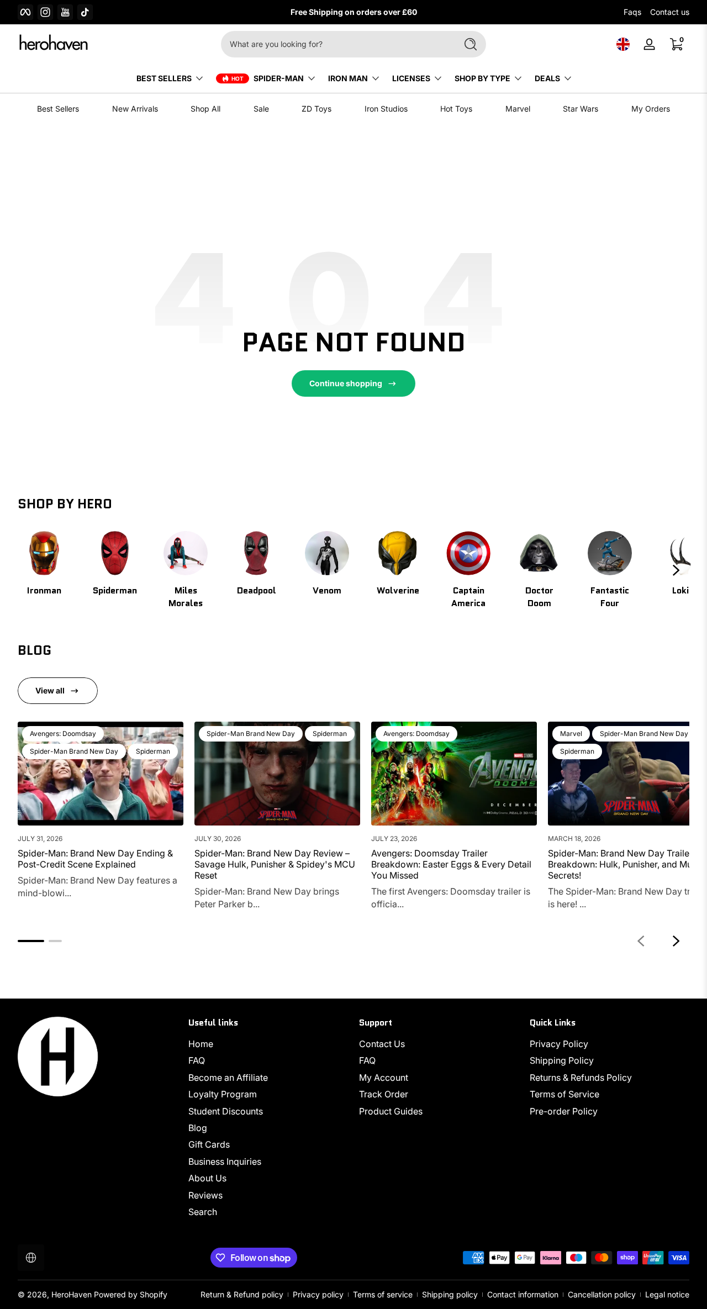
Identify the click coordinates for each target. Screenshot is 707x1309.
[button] (623, 44)
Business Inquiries (224, 1161)
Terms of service (383, 1294)
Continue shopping (345, 383)
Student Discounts (225, 1111)
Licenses (411, 78)
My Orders (650, 108)
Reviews (205, 1195)
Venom (327, 590)
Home (200, 1043)
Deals (547, 78)
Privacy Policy (559, 1043)
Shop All (205, 108)
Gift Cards (209, 1144)
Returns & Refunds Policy (581, 1077)
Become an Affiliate (228, 1077)
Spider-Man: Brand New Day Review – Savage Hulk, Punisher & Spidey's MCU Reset (274, 864)
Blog (197, 1127)
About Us (207, 1178)
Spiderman (115, 590)
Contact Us (382, 1043)
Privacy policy (318, 1294)
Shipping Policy (562, 1060)
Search (202, 1211)
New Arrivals (135, 108)
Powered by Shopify (130, 1294)
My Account (383, 1077)
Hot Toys (456, 108)
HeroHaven (71, 1294)
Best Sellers (58, 108)
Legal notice (667, 1294)
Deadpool (256, 590)
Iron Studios (386, 108)
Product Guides (391, 1111)
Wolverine (398, 590)
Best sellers (164, 78)
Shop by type (482, 78)
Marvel (517, 108)
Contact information (522, 1294)
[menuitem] (268, 1044)
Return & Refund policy (242, 1294)
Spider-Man (279, 78)
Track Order (383, 1094)
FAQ (196, 1060)
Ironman (44, 590)
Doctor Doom (539, 596)
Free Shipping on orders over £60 (354, 12)
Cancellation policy (602, 1294)
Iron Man (348, 78)
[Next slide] (676, 570)
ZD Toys (316, 108)
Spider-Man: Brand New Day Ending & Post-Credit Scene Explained (95, 859)
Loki (680, 590)
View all (50, 690)
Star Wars (580, 108)
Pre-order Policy (564, 1111)
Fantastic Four (609, 596)
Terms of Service (564, 1094)
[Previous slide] (640, 941)
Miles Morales (185, 596)
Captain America (468, 596)
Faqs (632, 12)
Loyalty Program (222, 1094)
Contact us (669, 12)
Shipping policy (450, 1294)
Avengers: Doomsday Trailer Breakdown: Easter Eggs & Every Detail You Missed (451, 864)
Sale (261, 108)
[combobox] (336, 44)
